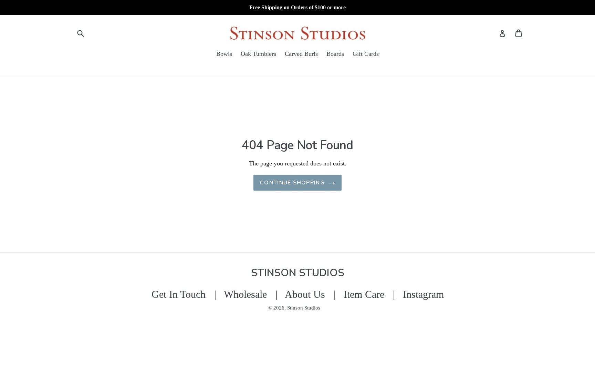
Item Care (364, 294)
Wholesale (245, 294)
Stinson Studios (303, 308)
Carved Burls (301, 53)
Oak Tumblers (258, 53)
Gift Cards (366, 53)
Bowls (224, 53)
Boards (335, 53)
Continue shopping (292, 182)
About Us (305, 294)
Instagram (423, 294)
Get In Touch (179, 294)
